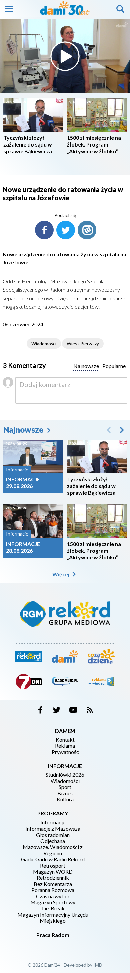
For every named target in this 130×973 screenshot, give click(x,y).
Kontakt (65, 740)
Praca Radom (52, 935)
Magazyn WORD (53, 872)
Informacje (52, 822)
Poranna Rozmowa (52, 890)
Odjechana (52, 841)
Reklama (65, 746)
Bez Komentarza (53, 884)
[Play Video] (65, 56)
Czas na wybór (53, 896)
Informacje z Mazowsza (52, 828)
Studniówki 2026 (65, 775)
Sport (65, 787)
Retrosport (52, 866)
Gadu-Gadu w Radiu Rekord (53, 859)
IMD (97, 965)
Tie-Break (53, 908)
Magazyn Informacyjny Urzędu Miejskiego (52, 918)
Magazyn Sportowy (52, 902)
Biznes (65, 793)
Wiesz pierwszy (83, 343)
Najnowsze (24, 429)
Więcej (61, 574)
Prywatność (65, 752)
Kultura (65, 799)
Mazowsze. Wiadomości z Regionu (53, 850)
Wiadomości (43, 343)
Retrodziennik (53, 878)
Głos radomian (53, 835)
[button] (122, 429)
